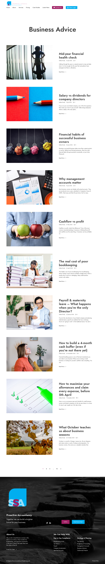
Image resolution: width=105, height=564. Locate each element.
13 (57, 469)
